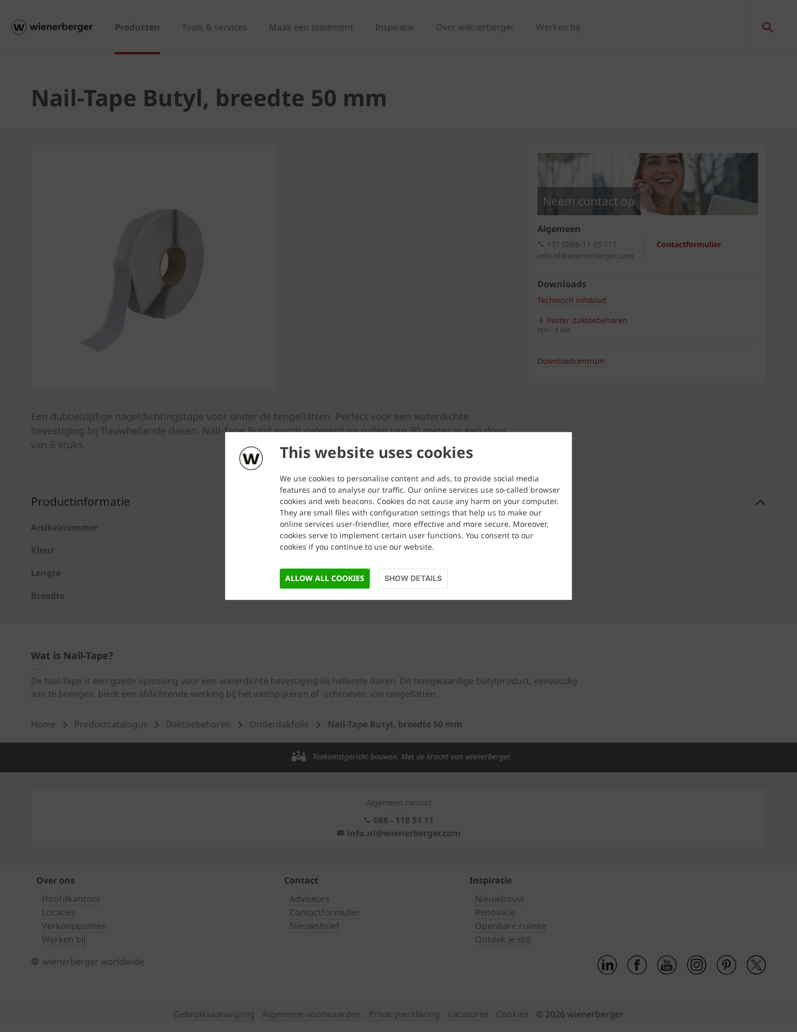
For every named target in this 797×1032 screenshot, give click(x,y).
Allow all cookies (324, 578)
